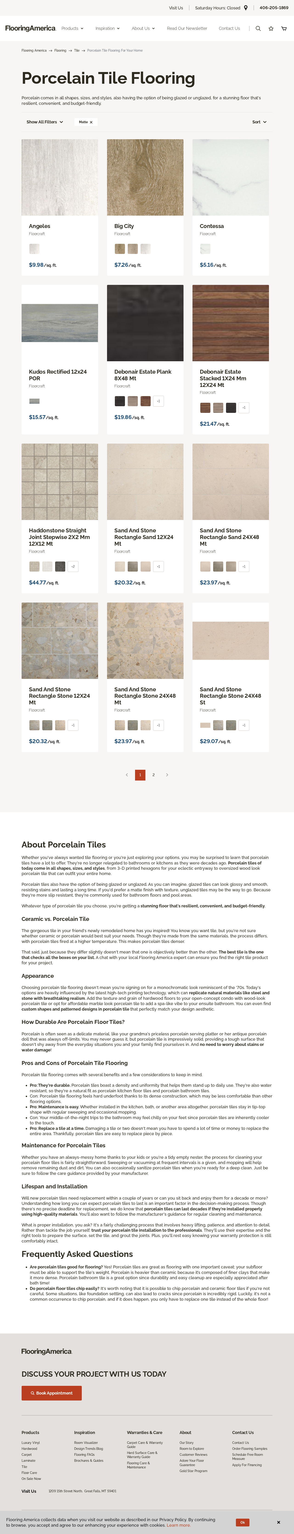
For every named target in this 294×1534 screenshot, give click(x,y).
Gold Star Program (193, 1471)
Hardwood (29, 1449)
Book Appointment (54, 1393)
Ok (242, 1522)
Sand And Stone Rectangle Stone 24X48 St (230, 696)
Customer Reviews (193, 1454)
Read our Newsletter (187, 28)
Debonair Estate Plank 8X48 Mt (142, 375)
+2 (73, 566)
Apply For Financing (247, 1465)
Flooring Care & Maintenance (138, 1465)
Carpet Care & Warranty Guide (145, 1445)
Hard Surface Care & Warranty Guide (142, 1455)
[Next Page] (167, 775)
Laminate (28, 1460)
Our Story (187, 1443)
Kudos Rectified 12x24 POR (58, 375)
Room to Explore (192, 1449)
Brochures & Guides (88, 1460)
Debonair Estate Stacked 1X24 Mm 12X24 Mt (223, 378)
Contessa (212, 226)
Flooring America (34, 50)
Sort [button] (256, 121)
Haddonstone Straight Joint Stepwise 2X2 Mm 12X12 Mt (59, 537)
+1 (158, 401)
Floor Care (29, 1473)
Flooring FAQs (84, 1454)
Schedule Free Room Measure (247, 1457)
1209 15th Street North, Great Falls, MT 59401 (82, 1491)
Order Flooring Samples (249, 1449)
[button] (258, 28)
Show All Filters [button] (42, 121)
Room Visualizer (86, 1443)
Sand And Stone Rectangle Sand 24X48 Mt (229, 537)
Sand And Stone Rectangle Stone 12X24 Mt (59, 696)
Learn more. (179, 1525)
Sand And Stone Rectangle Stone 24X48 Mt (145, 696)
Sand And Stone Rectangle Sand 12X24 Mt (143, 537)
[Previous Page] (126, 775)
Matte (83, 122)
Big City (124, 226)
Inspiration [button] (105, 28)
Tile (76, 50)
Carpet (27, 1454)
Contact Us (229, 28)
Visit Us (176, 8)
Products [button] (70, 28)
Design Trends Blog (88, 1449)
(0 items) (284, 28)
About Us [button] (141, 28)
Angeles (39, 226)
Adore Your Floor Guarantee (192, 1463)
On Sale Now (31, 1479)
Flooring (60, 50)
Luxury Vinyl (31, 1443)
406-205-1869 (274, 7)
